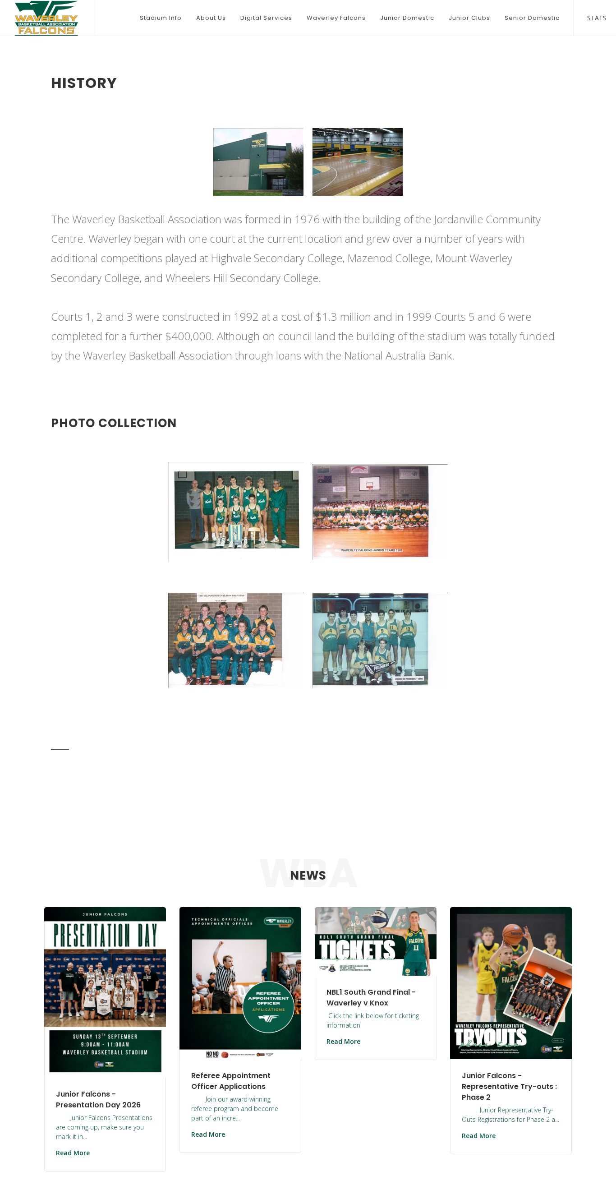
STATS (590, 17)
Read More (73, 1152)
